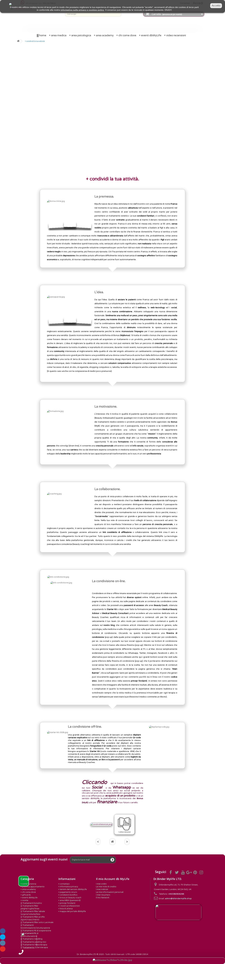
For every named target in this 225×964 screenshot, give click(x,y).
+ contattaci (64, 884)
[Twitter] (2, 937)
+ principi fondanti (66, 903)
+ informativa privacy (68, 886)
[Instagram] (2, 943)
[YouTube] (2, 949)
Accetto (216, 5)
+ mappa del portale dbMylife (72, 911)
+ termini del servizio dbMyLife (72, 889)
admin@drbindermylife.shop (178, 898)
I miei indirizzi (102, 889)
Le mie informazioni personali (110, 892)
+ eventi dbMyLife (29, 897)
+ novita (24, 900)
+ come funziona (28, 884)
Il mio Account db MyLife (112, 879)
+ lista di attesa (65, 908)
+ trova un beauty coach (69, 897)
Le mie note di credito (106, 886)
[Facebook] (2, 931)
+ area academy (28, 889)
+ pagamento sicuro (67, 892)
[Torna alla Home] (18, 41)
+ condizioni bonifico (67, 895)
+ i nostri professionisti (69, 906)
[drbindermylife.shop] (37, 18)
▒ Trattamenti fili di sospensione (36, 930)
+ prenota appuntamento (33, 886)
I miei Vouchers (103, 895)
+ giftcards (26, 895)
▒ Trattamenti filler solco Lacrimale (37, 922)
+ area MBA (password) (69, 900)
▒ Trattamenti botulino (31, 903)
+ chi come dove (28, 892)
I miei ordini (101, 884)
